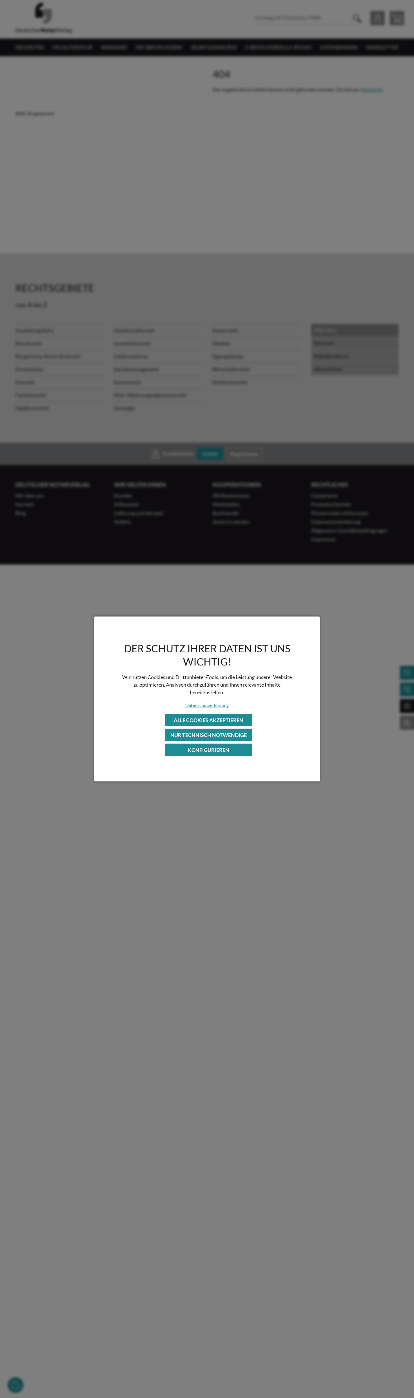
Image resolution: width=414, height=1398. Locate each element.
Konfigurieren (208, 750)
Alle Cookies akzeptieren (208, 720)
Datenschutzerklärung (207, 704)
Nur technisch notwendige (208, 735)
